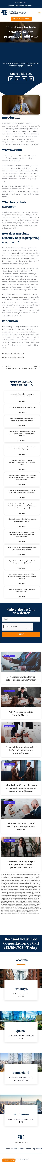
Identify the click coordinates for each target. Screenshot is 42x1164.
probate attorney (31, 176)
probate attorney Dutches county (26, 880)
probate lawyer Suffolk (29, 887)
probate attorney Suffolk (29, 883)
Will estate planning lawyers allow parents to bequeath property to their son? (22, 462)
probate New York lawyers (28, 902)
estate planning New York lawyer (10, 907)
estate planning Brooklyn (36, 904)
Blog (33, 1149)
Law (11, 353)
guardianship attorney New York (24, 908)
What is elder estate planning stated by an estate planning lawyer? (22, 520)
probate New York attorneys (12, 889)
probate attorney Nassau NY (11, 882)
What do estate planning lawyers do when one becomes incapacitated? (22, 549)
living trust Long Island (11, 876)
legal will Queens (25, 874)
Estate (6, 353)
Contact (39, 1149)
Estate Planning (10, 357)
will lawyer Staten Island (32, 896)
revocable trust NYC (30, 892)
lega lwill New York (13, 874)
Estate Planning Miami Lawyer (25, 901)
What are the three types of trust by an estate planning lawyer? (22, 448)
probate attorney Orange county (24, 882)
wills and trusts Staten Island (20, 899)
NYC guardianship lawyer (15, 880)
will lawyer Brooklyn (32, 895)
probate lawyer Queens (28, 886)
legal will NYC (19, 874)
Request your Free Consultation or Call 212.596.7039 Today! (21, 943)
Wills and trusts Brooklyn (10, 898)
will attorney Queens (14, 895)
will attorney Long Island (28, 893)
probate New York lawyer (23, 889)
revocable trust (7, 893)
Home (5, 63)
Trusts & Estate (17, 12)
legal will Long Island (5, 874)
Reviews (28, 1149)
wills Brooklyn (28, 899)
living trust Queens (32, 876)
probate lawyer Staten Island (19, 887)
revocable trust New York (21, 892)
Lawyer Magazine (16, 901)
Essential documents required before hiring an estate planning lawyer (22, 419)
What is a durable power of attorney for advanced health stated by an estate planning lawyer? (22, 534)
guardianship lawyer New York (19, 911)
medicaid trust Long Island (20, 877)
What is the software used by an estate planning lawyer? (22, 590)
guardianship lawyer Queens (6, 913)
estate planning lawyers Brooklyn (24, 904)
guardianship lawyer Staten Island (18, 913)
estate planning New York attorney (7, 905)
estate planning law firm (17, 13)
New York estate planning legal (31, 879)
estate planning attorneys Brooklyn (11, 904)
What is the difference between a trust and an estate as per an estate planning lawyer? (22, 434)
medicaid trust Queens (9, 879)
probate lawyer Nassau (19, 886)
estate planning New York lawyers (24, 907)
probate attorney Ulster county (17, 884)
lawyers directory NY (11, 892)
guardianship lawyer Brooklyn (32, 910)
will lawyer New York (9, 896)
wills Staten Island (8, 902)
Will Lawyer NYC (21, 1142)
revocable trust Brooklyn (31, 890)
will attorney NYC (6, 895)
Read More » (22, 401)
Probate (20, 357)
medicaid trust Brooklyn (10, 877)
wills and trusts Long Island (20, 898)
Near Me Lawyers (35, 913)
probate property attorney (11, 890)
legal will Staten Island (33, 874)
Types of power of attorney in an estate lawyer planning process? (22, 562)
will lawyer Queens (24, 896)
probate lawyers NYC (9, 887)
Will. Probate (19, 353)
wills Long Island (34, 901)
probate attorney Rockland (19, 883)
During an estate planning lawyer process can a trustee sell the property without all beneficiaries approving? (22, 506)
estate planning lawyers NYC (17, 902)
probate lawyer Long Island (9, 886)
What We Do (19, 1149)
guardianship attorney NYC (35, 908)
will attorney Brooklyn (19, 893)
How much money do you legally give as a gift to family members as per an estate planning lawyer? (22, 477)
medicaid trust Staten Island (19, 879)
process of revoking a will (15, 215)
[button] (39, 12)
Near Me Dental (29, 913)
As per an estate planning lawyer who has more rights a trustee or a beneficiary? (22, 492)
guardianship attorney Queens (7, 910)
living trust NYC (26, 876)
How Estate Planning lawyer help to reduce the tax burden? (22, 395)
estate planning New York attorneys (22, 905)
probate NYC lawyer (32, 889)
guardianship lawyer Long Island (7, 911)
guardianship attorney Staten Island (20, 910)
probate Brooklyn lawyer (27, 884)
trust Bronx (12, 893)
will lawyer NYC (17, 896)
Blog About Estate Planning (16, 63)
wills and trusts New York (30, 898)
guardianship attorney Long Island (10, 908)
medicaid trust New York (30, 877)
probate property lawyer (22, 890)
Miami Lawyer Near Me (7, 901)
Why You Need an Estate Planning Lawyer (22, 407)
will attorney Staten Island (23, 895)
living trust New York (19, 876)
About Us (9, 1149)
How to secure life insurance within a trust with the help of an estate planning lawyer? (22, 576)
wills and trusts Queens (9, 899)
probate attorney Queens (9, 883)
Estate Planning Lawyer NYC (31, 911)
